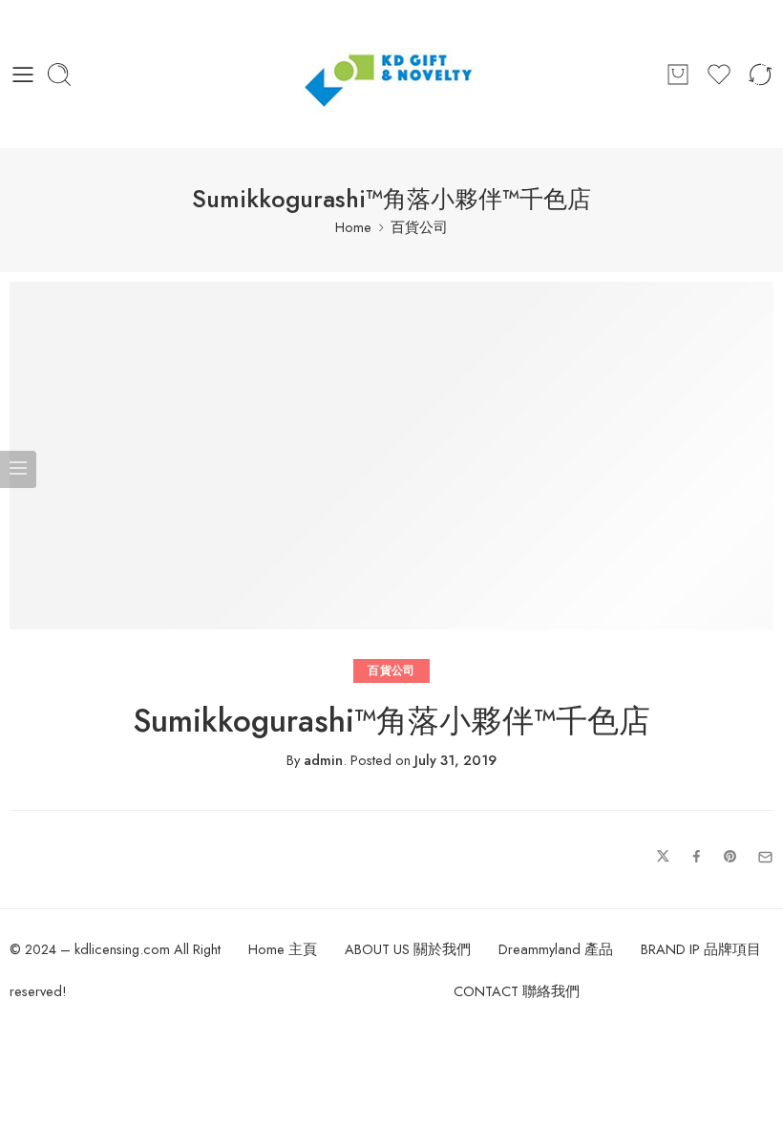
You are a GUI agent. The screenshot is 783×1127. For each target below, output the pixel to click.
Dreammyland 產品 (555, 949)
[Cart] (678, 74)
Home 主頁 (282, 949)
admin (323, 760)
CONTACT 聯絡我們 (517, 991)
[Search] (59, 74)
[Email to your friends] (765, 857)
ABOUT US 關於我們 (408, 949)
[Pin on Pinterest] (730, 857)
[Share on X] (663, 857)
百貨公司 (419, 227)
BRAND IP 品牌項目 (701, 949)
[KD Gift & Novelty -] (392, 74)
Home (353, 227)
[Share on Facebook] (696, 857)
